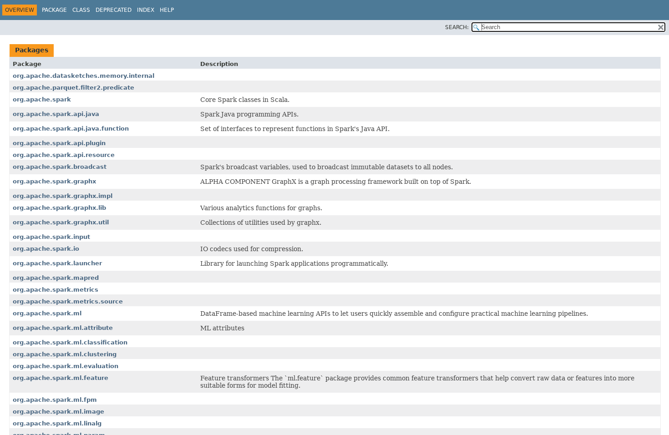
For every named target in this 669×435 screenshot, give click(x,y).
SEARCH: (457, 27)
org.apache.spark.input (51, 236)
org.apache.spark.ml (47, 313)
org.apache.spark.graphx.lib (59, 207)
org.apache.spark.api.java (56, 114)
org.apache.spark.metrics (55, 289)
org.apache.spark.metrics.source (68, 301)
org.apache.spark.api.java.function (71, 128)
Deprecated (114, 10)
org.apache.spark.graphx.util (61, 222)
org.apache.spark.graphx (54, 181)
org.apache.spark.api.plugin (59, 143)
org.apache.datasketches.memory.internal (83, 75)
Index (145, 10)
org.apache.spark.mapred (56, 277)
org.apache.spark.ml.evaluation (65, 366)
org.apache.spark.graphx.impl (62, 195)
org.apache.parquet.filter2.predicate (73, 87)
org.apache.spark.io (46, 248)
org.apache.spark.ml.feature (60, 377)
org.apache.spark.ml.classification (70, 342)
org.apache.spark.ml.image (58, 411)
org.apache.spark (42, 99)
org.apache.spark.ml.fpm (55, 399)
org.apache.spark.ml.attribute (63, 327)
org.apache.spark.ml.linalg (57, 423)
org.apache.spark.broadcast (59, 166)
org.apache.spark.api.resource (64, 155)
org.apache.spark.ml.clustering (65, 354)
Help (167, 10)
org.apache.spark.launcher (57, 263)
